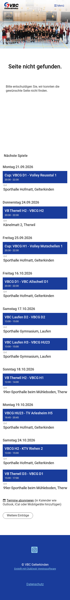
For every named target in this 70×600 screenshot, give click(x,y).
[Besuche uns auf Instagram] (34, 550)
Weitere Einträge (18, 515)
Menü (60, 5)
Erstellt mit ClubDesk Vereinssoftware (35, 568)
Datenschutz (35, 584)
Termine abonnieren (20, 500)
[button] (35, 181)
